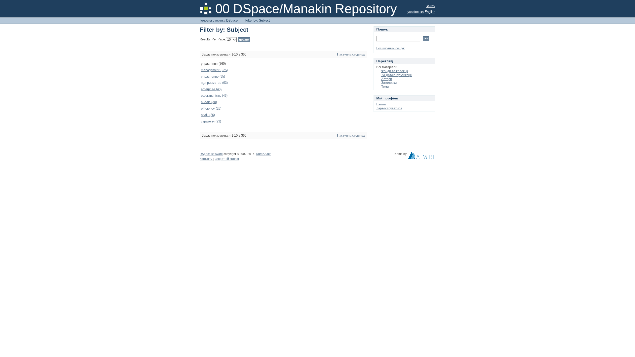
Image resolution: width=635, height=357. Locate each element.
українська (416, 12)
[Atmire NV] (421, 156)
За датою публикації (396, 75)
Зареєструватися (389, 108)
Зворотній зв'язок (227, 159)
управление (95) (213, 76)
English (430, 12)
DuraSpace (263, 154)
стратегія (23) (211, 121)
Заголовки (389, 83)
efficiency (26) (211, 108)
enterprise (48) (211, 89)
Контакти (206, 159)
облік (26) (208, 115)
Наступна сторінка (351, 54)
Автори (386, 79)
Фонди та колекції (394, 71)
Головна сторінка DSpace (219, 20)
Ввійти (430, 6)
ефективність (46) (214, 95)
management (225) (214, 70)
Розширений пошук (390, 48)
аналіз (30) (209, 102)
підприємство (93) (214, 83)
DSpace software (211, 154)
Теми (385, 87)
